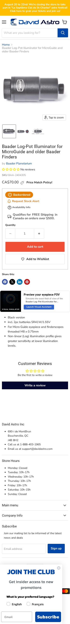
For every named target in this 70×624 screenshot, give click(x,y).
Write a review (35, 385)
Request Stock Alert (25, 201)
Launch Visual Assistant (38, 306)
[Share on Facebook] (5, 282)
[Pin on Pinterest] (27, 282)
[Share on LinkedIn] (20, 282)
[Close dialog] (59, 568)
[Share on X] (12, 282)
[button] (9, 131)
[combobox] (30, 32)
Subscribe (48, 616)
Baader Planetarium (19, 163)
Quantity (10, 225)
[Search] (63, 32)
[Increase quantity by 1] (39, 234)
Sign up (56, 548)
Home (6, 44)
